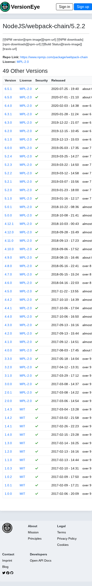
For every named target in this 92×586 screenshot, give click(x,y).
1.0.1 (8, 485)
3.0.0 (8, 384)
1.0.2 (8, 477)
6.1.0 (8, 139)
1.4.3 (8, 409)
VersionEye (25, 7)
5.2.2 (8, 173)
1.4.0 (8, 434)
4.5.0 (8, 291)
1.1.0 (8, 460)
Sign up (83, 7)
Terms (61, 532)
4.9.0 (8, 257)
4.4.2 (8, 299)
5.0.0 (8, 215)
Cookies (63, 544)
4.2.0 (8, 333)
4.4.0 (8, 316)
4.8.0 (8, 266)
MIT (22, 409)
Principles (35, 538)
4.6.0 (8, 283)
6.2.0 (8, 131)
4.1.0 (8, 342)
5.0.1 (8, 207)
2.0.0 (8, 401)
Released (58, 80)
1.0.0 (8, 493)
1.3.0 (8, 443)
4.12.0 (9, 232)
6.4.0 (8, 105)
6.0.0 (8, 148)
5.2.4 (8, 156)
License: (9, 61)
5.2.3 (8, 164)
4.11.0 (9, 240)
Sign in (64, 7)
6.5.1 (8, 89)
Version (10, 80)
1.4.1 (8, 426)
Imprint (7, 560)
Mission (33, 532)
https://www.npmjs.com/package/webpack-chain (54, 57)
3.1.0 (8, 375)
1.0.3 (8, 468)
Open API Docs (40, 560)
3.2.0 (8, 367)
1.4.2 (8, 418)
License (26, 80)
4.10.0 (9, 249)
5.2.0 (8, 190)
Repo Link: (11, 57)
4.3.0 (8, 325)
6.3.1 (8, 114)
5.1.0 (8, 198)
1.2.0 (8, 451)
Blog (5, 566)
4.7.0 (8, 274)
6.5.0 (8, 97)
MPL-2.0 (23, 61)
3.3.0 (8, 358)
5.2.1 (8, 181)
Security (41, 80)
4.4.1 (8, 308)
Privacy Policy (67, 538)
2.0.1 (8, 392)
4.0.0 (8, 350)
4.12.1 (9, 224)
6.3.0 (8, 122)
